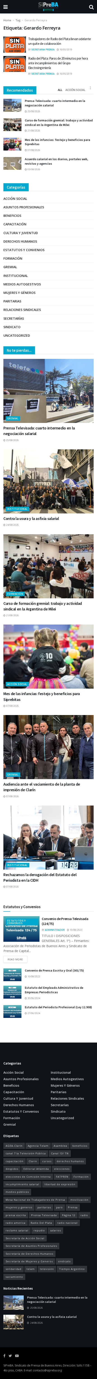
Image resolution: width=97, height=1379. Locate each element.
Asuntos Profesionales (23, 207)
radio (84, 1215)
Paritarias (12, 301)
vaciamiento (14, 1276)
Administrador (55, 929)
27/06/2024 (33, 1013)
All (60, 90)
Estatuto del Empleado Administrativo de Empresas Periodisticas (54, 990)
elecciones (61, 1168)
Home (7, 20)
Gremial (10, 267)
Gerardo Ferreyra (36, 20)
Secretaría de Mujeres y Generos (29, 1261)
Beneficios (12, 215)
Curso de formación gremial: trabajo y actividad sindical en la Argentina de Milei (59, 122)
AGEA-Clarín (14, 1145)
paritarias (44, 1207)
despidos (12, 1168)
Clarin (33, 1161)
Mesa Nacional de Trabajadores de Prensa (35, 1199)
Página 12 (68, 1215)
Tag (18, 20)
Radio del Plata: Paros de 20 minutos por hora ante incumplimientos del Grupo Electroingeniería (58, 63)
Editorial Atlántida (36, 1168)
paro (59, 1207)
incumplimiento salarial (22, 1184)
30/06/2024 (33, 998)
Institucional (15, 276)
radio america (15, 1222)
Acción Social (75, 90)
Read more (15, 959)
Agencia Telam (38, 1145)
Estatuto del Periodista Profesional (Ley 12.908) (58, 1007)
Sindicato (12, 327)
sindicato (64, 1261)
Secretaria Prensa (43, 49)
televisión (47, 1269)
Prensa (73, 1207)
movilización (79, 1199)
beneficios (79, 1145)
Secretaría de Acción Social (25, 1238)
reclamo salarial (17, 1230)
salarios (55, 1230)
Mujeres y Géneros (19, 293)
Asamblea (60, 1145)
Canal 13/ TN (60, 1153)
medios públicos (17, 1192)
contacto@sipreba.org (47, 1370)
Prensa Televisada (44, 1215)
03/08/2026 (33, 169)
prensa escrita (16, 1215)
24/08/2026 (12, 524)
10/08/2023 (75, 929)
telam (31, 1269)
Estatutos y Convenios (23, 250)
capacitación (14, 1161)
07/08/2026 (33, 150)
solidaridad (13, 1269)
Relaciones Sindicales (22, 310)
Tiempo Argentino (72, 1269)
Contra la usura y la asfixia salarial (31, 518)
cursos (46, 1161)
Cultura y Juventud (20, 233)
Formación (12, 258)
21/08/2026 (33, 130)
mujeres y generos (19, 1207)
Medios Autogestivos (22, 284)
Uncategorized (16, 335)
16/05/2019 (65, 49)
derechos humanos (70, 1161)
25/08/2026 (33, 111)
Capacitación (14, 224)
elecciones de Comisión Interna (28, 1176)
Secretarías (13, 318)
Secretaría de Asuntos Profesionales (31, 1246)
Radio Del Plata (41, 1222)
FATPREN (62, 1176)
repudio (39, 1230)
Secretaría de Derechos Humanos (29, 1253)
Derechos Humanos (20, 241)
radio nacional (67, 1222)
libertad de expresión (59, 1184)
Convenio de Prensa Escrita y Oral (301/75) (54, 970)
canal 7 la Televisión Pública (26, 1153)
